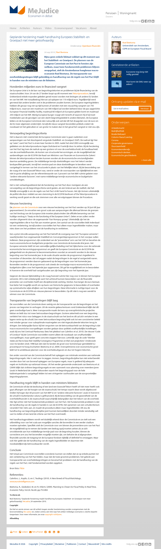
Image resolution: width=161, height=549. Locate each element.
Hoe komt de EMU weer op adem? (138, 82)
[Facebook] (146, 21)
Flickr (22, 468)
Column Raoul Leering (121, 137)
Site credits (106, 544)
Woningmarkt (128, 13)
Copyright (33, 544)
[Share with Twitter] (45, 531)
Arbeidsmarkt (117, 128)
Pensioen (111, 13)
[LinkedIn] (153, 21)
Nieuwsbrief (93, 544)
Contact (82, 544)
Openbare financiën (91, 45)
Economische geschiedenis (123, 155)
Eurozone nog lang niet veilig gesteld (137, 73)
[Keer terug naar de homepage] (34, 11)
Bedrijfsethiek (117, 131)
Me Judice (26, 501)
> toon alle (146, 160)
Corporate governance (122, 143)
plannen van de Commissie (25, 207)
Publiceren (71, 544)
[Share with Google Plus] (58, 531)
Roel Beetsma (62, 52)
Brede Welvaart (118, 134)
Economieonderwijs (120, 149)
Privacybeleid (46, 544)
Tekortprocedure (80, 93)
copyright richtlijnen (53, 514)
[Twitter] (143, 21)
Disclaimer (59, 544)
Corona (114, 140)
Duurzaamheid (118, 146)
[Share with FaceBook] (49, 531)
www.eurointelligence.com (22, 481)
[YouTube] (150, 21)
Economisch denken (120, 152)
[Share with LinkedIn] (54, 531)
